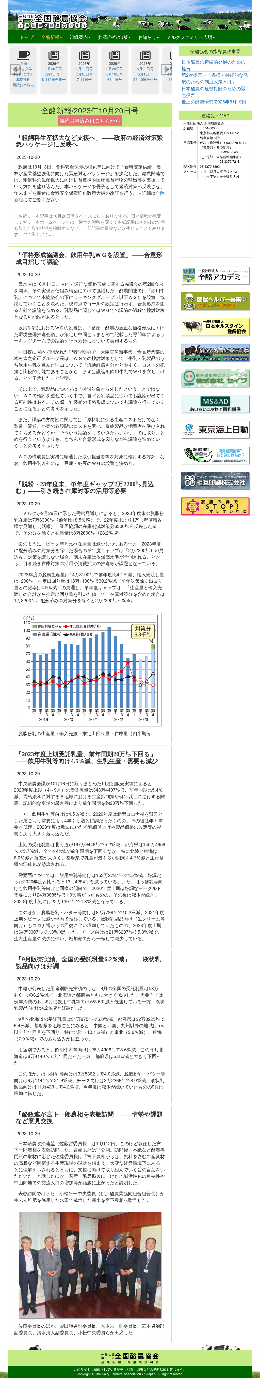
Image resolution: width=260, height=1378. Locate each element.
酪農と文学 (23, 68)
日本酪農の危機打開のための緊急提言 (214, 91)
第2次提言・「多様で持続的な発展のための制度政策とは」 (215, 78)
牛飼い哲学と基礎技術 (23, 76)
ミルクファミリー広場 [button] (189, 37)
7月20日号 (84, 68)
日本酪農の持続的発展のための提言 (214, 64)
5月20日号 (145, 68)
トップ (27, 37)
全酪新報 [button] (53, 36)
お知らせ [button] (147, 37)
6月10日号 (114, 74)
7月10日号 (84, 74)
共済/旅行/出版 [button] (113, 37)
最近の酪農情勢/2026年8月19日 (214, 101)
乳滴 (23, 63)
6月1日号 (114, 79)
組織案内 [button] (79, 37)
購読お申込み (23, 84)
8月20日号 (53, 68)
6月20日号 (114, 68)
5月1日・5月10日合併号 (145, 76)
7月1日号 (84, 79)
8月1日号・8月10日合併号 (54, 76)
